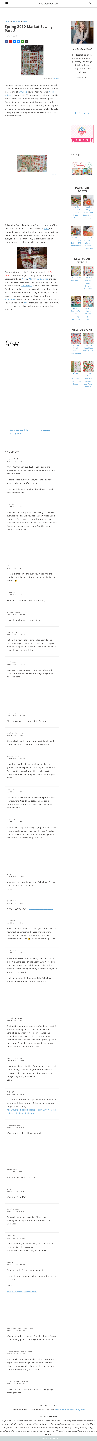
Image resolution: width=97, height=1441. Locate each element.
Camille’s (22, 92)
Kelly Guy (54, 174)
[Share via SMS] (18, 41)
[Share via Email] (22, 41)
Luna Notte (26, 285)
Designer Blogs (54, 1438)
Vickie (24, 279)
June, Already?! (47, 430)
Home (8, 21)
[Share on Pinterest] (10, 41)
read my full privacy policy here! (70, 1409)
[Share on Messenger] (14, 41)
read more (82, 77)
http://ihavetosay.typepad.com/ (22, 1291)
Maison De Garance (38, 279)
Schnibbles (10, 299)
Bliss (24, 21)
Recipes (16, 21)
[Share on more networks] (26, 41)
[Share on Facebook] (6, 41)
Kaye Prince (55, 78)
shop (26, 302)
